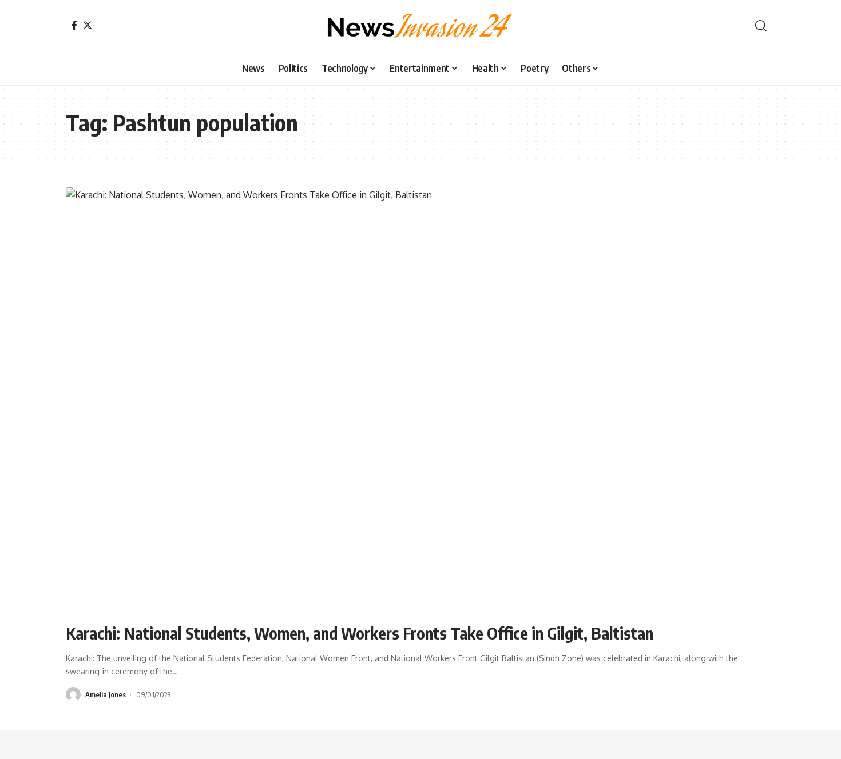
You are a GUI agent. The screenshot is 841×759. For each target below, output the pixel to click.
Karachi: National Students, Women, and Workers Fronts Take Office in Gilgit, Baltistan (359, 633)
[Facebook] (74, 25)
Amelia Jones (105, 694)
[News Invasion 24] (420, 26)
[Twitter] (87, 25)
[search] (761, 25)
